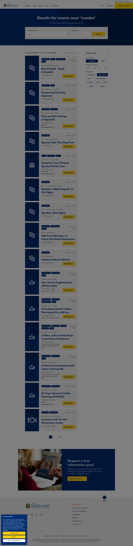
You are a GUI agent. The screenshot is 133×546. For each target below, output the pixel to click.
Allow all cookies (14, 533)
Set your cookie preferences (14, 540)
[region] (14, 529)
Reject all (14, 536)
